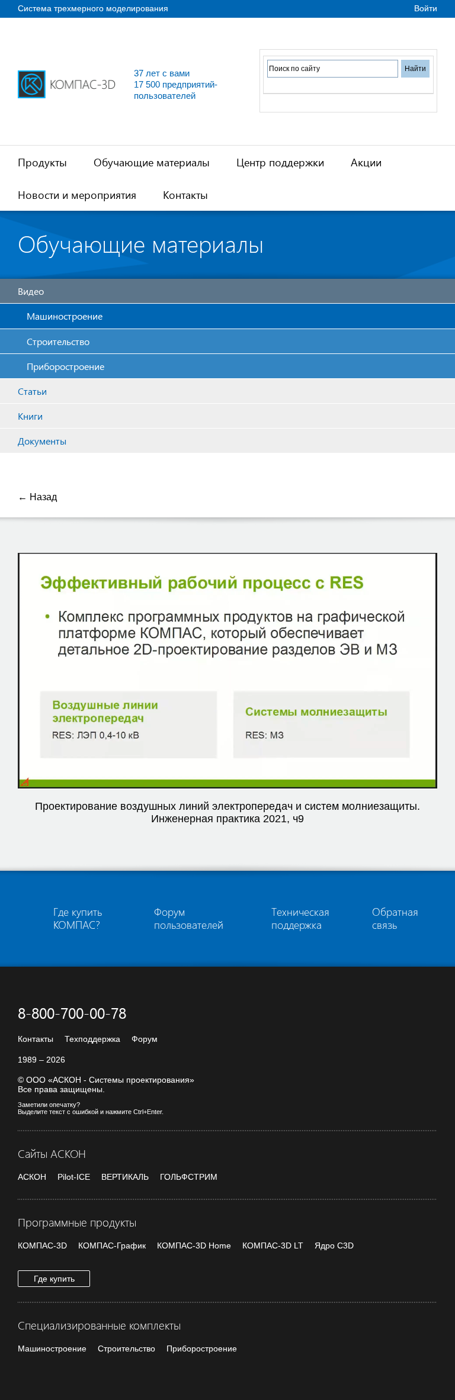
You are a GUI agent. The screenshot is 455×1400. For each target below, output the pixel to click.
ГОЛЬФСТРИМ (188, 1177)
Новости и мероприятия (77, 194)
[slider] (222, 781)
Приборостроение (65, 366)
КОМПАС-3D (42, 1245)
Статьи (32, 391)
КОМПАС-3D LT (272, 1245)
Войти (425, 8)
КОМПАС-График (112, 1245)
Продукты (42, 162)
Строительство (58, 341)
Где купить (54, 1278)
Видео (31, 291)
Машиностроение (64, 316)
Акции (366, 162)
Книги (30, 416)
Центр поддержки (280, 162)
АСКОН (32, 1177)
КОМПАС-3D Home (194, 1245)
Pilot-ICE (73, 1177)
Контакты (185, 194)
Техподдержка (92, 1039)
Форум (145, 1039)
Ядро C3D (334, 1245)
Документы (42, 441)
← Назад (37, 497)
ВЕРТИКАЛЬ (125, 1177)
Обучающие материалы (152, 162)
